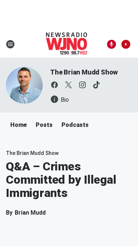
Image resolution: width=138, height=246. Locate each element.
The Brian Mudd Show (84, 72)
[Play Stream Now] (125, 44)
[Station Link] (67, 44)
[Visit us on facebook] (54, 84)
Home (18, 124)
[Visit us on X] (68, 84)
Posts (44, 124)
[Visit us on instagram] (82, 84)
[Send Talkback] (111, 44)
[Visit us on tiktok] (96, 84)
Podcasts (75, 124)
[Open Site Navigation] (10, 44)
